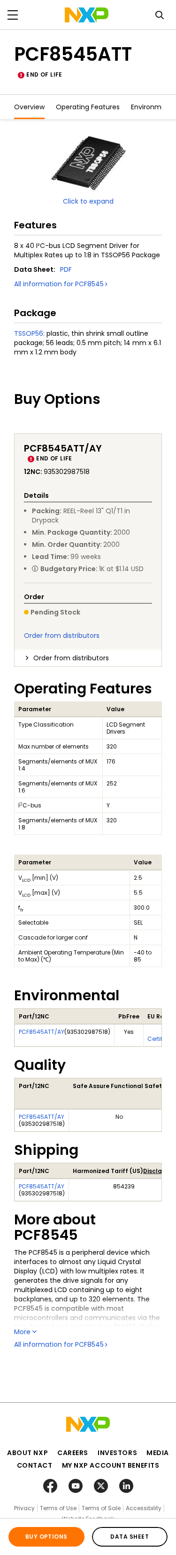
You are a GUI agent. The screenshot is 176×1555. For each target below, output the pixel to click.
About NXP (27, 1452)
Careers (72, 1452)
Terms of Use (58, 1508)
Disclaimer (159, 1171)
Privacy (24, 1508)
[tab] (88, 658)
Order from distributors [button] (71, 658)
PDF (66, 269)
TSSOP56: (29, 333)
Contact (35, 1465)
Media (157, 1452)
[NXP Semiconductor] (86, 14)
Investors (117, 1452)
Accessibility (143, 1508)
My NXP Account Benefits (111, 1465)
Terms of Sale (101, 1508)
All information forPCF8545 (59, 284)
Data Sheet (129, 1537)
